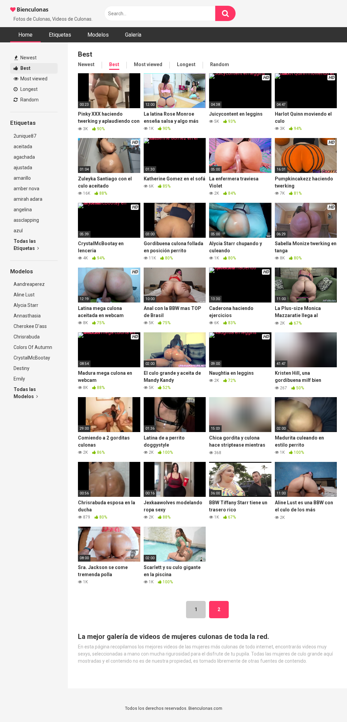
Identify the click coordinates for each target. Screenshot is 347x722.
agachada (24, 157)
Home (25, 35)
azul (18, 230)
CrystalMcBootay (32, 357)
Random (29, 99)
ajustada (23, 167)
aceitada (23, 146)
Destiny (21, 368)
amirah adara (28, 199)
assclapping (26, 220)
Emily (19, 379)
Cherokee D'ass (30, 326)
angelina (23, 209)
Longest (28, 89)
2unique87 (25, 136)
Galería (133, 35)
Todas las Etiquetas (25, 244)
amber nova (26, 188)
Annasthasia (27, 315)
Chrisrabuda (27, 336)
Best (24, 68)
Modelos (98, 35)
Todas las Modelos (25, 393)
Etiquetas (60, 35)
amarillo (22, 178)
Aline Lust (24, 294)
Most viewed (33, 78)
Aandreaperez (29, 284)
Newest (28, 57)
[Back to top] (324, 701)
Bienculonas (32, 9)
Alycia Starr (26, 305)
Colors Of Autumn (33, 347)
